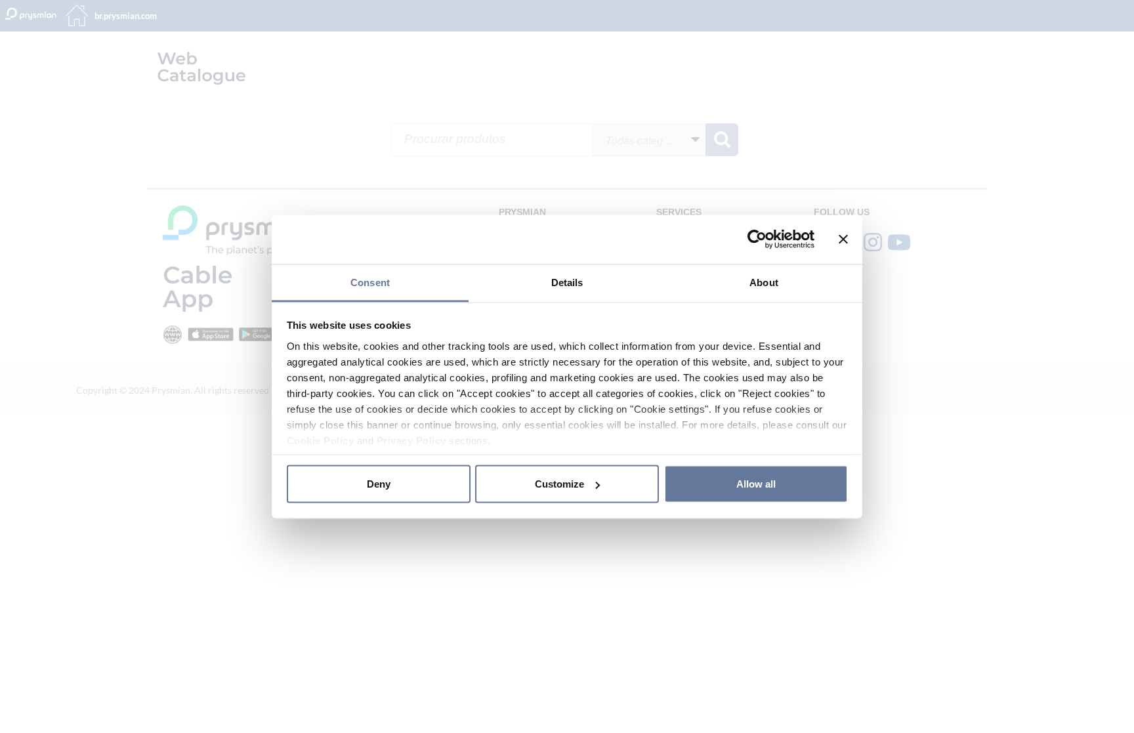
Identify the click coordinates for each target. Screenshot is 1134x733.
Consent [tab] (370, 281)
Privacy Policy (411, 440)
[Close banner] (843, 239)
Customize (559, 484)
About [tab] (763, 281)
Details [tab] (567, 281)
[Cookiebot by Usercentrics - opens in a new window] (757, 239)
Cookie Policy (320, 440)
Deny (378, 484)
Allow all (756, 484)
